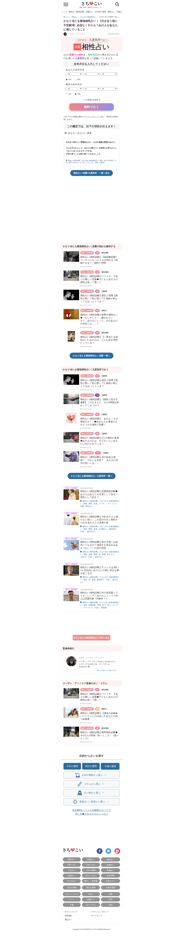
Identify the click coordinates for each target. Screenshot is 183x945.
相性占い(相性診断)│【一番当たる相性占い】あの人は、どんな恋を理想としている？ (99, 340)
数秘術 (104, 608)
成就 (90, 554)
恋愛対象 (92, 605)
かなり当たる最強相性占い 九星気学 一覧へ (91, 476)
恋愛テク (91, 899)
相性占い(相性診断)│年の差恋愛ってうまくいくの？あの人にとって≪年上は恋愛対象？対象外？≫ (99, 595)
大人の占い (72, 881)
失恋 (110, 899)
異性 (90, 504)
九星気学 (102, 162)
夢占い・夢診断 (91, 881)
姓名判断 (110, 876)
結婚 (97, 709)
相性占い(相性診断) (76, 12)
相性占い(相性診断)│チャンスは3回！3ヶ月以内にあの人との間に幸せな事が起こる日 (99, 570)
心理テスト (110, 881)
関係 (90, 529)
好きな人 (75, 162)
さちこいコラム (71, 894)
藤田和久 (112, 529)
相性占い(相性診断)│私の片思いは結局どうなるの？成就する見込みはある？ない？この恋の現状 (99, 545)
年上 (109, 605)
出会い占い (91, 865)
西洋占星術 (105, 253)
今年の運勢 (91, 870)
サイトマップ (96, 916)
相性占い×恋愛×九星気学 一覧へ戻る (91, 173)
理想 (99, 605)
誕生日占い (91, 532)
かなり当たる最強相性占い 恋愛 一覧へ (91, 355)
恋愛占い (89, 12)
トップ (64, 12)
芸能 (110, 905)
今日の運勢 (72, 766)
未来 (95, 504)
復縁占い (72, 876)
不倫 (97, 395)
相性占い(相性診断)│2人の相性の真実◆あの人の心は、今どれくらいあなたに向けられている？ (99, 441)
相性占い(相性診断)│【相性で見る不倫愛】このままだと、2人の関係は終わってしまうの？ (99, 402)
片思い (98, 453)
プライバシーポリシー (91, 117)
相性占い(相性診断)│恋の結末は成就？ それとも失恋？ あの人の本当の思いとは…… (99, 460)
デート (72, 899)
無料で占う (91, 107)
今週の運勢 (110, 766)
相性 (101, 160)
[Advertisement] (91, 192)
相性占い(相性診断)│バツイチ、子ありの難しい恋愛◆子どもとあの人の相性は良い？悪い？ (99, 279)
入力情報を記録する (92, 100)
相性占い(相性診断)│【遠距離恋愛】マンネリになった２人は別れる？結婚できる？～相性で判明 (99, 260)
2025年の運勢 (100, 12)
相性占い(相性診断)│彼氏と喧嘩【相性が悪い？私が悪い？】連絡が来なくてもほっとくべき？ (99, 298)
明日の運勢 (91, 766)
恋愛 (96, 162)
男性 (78, 79)
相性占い (110, 859)
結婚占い (110, 865)
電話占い (68, 920)
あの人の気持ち (109, 160)
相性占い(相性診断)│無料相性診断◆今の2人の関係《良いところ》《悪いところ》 (99, 735)
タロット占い (91, 876)
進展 (70, 162)
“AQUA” (83, 557)
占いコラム (91, 905)
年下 (104, 605)
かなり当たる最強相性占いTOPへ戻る (91, 637)
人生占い (72, 870)
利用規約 (68, 916)
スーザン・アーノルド (76, 34)
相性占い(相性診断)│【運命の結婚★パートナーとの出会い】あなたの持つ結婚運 (99, 716)
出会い (91, 894)
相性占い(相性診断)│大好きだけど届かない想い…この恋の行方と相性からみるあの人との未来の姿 (99, 519)
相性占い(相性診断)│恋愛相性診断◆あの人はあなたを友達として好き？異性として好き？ (99, 494)
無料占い (111, 12)
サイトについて (71, 912)
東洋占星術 (105, 332)
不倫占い (120, 12)
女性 (69, 79)
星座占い (104, 310)
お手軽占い (103, 529)
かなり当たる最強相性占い (88, 17)
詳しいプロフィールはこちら (106, 670)
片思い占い (72, 865)
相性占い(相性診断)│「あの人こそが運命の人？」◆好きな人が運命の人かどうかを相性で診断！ (99, 421)
